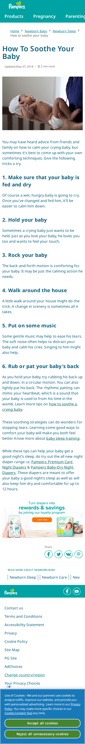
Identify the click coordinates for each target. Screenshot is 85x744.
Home (14, 31)
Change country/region (25, 674)
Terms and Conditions (23, 616)
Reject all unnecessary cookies (43, 734)
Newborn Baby (36, 31)
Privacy (11, 633)
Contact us (14, 608)
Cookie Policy (16, 641)
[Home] (15, 5)
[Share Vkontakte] (68, 554)
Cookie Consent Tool (18, 713)
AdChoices (14, 666)
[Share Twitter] (58, 554)
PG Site (11, 658)
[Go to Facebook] (67, 591)
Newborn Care (54, 577)
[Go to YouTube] (76, 591)
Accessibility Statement (24, 624)
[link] (42, 518)
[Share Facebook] (48, 554)
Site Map (12, 649)
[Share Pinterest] (78, 554)
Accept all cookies (42, 723)
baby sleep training (62, 438)
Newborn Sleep (64, 31)
